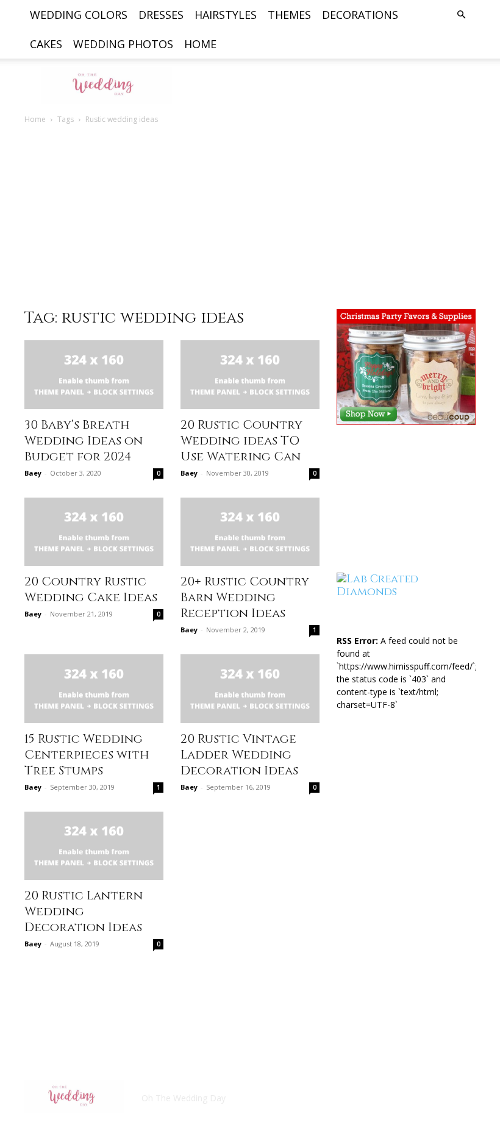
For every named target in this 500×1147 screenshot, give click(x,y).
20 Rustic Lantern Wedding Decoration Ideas (83, 911)
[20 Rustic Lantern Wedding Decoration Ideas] (93, 846)
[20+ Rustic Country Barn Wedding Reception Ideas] (250, 532)
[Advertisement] (250, 217)
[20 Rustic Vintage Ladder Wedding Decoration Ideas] (250, 688)
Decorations (360, 14)
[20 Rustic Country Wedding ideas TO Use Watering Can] (250, 374)
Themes (289, 14)
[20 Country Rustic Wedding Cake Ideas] (93, 532)
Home (200, 44)
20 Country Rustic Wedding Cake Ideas (90, 589)
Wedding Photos (123, 44)
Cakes (46, 44)
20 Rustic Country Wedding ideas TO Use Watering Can (241, 440)
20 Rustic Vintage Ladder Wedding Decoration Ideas (239, 755)
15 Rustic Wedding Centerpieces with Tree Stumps (86, 755)
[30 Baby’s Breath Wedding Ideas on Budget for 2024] (93, 374)
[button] (461, 15)
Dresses (161, 14)
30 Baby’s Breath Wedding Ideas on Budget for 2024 (83, 440)
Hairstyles (226, 14)
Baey (32, 472)
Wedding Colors (78, 14)
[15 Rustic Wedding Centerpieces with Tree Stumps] (93, 688)
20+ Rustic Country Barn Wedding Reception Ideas (244, 597)
